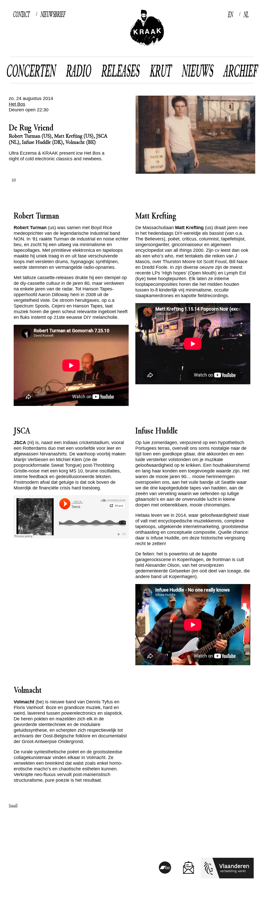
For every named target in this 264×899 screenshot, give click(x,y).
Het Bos (17, 104)
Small (13, 805)
